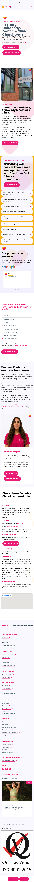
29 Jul (29, 782)
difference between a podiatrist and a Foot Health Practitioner (14, 406)
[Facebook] (3, 769)
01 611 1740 (13, 2)
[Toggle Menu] (31, 7)
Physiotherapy (9, 805)
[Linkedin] (6, 769)
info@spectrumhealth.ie (23, 2)
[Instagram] (10, 769)
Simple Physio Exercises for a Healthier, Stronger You (14, 808)
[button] (4, 279)
